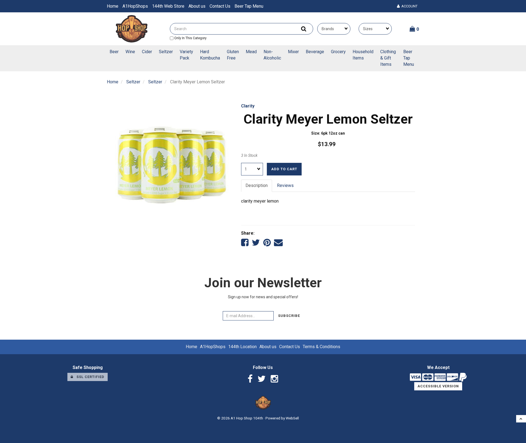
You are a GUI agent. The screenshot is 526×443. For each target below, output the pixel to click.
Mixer (293, 51)
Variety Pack (186, 55)
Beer (114, 51)
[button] (414, 28)
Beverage (315, 51)
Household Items (363, 55)
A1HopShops (135, 6)
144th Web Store (168, 6)
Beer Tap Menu (249, 6)
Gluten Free (233, 55)
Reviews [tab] (285, 185)
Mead (251, 51)
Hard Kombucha (210, 55)
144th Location (242, 346)
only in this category (190, 38)
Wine (130, 51)
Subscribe (289, 316)
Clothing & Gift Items (388, 58)
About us (196, 6)
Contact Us (220, 6)
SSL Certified (88, 377)
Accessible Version (438, 386)
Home (112, 6)
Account (409, 6)
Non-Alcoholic (272, 55)
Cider (147, 51)
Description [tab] (256, 185)
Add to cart (284, 169)
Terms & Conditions (321, 346)
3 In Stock (249, 155)
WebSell (292, 418)
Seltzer (166, 51)
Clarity (248, 106)
